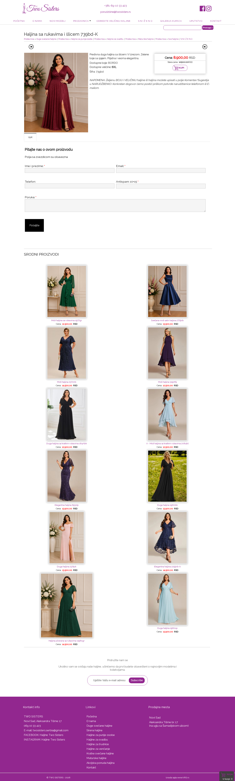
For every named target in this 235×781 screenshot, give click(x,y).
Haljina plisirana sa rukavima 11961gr (67, 640)
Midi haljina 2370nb (66, 382)
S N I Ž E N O (145, 21)
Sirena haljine (94, 730)
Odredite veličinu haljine (113, 21)
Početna (19, 21)
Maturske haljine (146, 39)
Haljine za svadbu (115, 39)
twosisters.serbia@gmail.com (50, 730)
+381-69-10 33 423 (115, 5)
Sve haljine (173, 39)
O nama (37, 21)
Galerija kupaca (171, 21)
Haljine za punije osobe (81, 39)
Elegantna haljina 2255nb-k (167, 566)
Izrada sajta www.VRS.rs (177, 777)
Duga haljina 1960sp (167, 628)
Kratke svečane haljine (100, 753)
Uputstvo (196, 21)
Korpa (230, 774)
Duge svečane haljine (46, 39)
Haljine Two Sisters (51, 735)
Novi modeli (58, 21)
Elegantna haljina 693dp (67, 505)
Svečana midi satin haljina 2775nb (167, 320)
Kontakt (216, 21)
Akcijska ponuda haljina (100, 762)
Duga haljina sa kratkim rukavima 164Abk (66, 443)
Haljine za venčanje (98, 748)
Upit (30, 137)
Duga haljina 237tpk (66, 566)
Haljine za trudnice (97, 744)
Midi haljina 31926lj (167, 382)
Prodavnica (81, 21)
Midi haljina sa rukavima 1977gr (66, 320)
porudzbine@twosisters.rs (115, 11)
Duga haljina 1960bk (167, 505)
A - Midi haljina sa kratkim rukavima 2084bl (167, 443)
